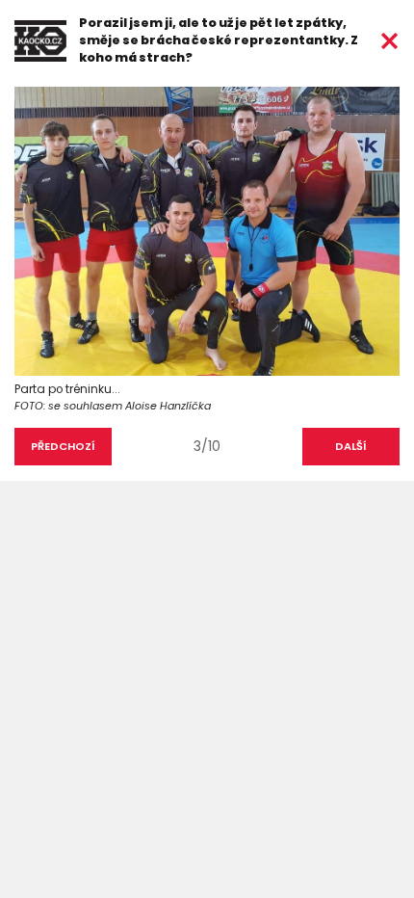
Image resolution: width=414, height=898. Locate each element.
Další (351, 446)
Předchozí (63, 446)
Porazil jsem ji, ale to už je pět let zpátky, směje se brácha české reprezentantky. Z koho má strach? (218, 40)
